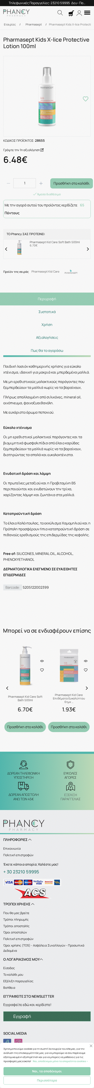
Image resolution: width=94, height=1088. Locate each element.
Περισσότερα (47, 1080)
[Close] (91, 1046)
